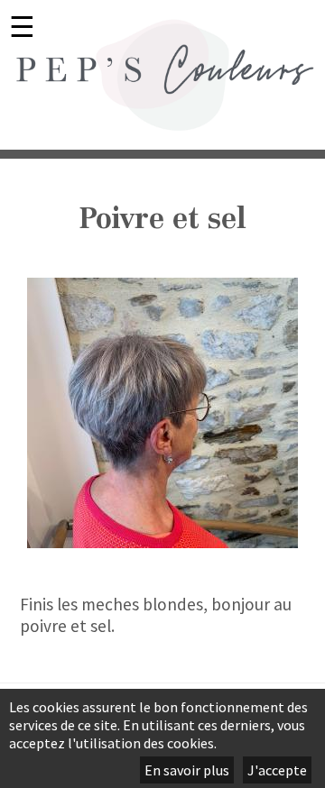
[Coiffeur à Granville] (162, 75)
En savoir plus (186, 770)
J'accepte (277, 770)
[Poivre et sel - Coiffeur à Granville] (162, 539)
